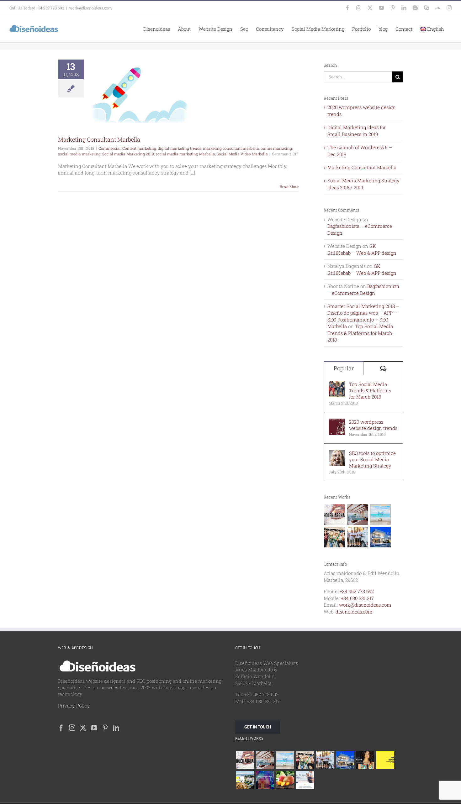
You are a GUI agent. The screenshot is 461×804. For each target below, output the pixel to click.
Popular (344, 368)
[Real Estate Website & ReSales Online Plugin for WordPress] (380, 514)
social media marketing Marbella (185, 153)
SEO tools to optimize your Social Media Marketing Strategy (372, 459)
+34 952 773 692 (357, 591)
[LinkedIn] (116, 728)
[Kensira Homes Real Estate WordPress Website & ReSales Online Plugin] (357, 514)
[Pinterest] (105, 728)
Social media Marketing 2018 (128, 153)
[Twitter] (83, 728)
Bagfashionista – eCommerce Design (363, 289)
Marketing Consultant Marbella (99, 139)
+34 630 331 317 (357, 598)
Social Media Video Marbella (242, 153)
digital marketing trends (179, 148)
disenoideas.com (354, 611)
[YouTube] (94, 728)
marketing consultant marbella (231, 148)
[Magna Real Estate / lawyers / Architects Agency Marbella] (380, 537)
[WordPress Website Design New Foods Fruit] (284, 780)
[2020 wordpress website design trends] (337, 422)
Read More (289, 186)
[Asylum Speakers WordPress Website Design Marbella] (264, 780)
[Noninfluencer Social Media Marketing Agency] (385, 760)
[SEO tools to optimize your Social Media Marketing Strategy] (337, 453)
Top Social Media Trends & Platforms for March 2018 (360, 333)
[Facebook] (61, 728)
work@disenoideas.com (90, 7)
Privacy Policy (74, 705)
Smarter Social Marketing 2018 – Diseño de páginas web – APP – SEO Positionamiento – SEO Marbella (363, 316)
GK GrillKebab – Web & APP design (361, 249)
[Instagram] (72, 728)
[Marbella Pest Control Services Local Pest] (357, 537)
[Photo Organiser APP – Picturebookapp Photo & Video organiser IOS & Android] (334, 537)
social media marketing (79, 153)
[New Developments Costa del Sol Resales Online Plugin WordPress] (244, 780)
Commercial (109, 148)
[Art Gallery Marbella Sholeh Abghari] (334, 514)
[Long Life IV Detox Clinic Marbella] (304, 780)
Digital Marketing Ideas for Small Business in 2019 (356, 130)
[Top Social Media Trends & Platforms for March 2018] (337, 384)
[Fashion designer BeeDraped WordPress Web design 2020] (365, 760)
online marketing (276, 148)
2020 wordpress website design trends (373, 425)
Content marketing (139, 148)
